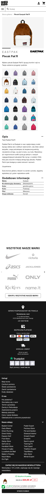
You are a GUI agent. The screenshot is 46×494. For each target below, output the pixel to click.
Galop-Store (6, 441)
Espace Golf (6, 436)
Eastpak (10, 52)
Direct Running (7, 431)
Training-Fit (28, 443)
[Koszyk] (44, 3)
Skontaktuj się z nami (23, 314)
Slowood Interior (30, 433)
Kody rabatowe (7, 392)
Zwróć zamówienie (23, 354)
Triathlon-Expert (30, 449)
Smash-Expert (29, 436)
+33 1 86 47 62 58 (23, 321)
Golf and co (6, 443)
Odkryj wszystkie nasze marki (23, 295)
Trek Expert (28, 446)
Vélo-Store (28, 454)
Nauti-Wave (6, 456)
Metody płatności (8, 412)
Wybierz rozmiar (23, 491)
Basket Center (7, 426)
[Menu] (2, 9)
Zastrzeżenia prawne (10, 410)
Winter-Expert (29, 456)
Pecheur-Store (29, 428)
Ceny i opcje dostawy (10, 415)
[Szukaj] (8, 9)
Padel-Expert (29, 426)
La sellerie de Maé (9, 451)
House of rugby (7, 449)
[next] (44, 272)
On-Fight (5, 459)
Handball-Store (7, 446)
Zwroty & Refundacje (10, 407)
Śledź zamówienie (9, 387)
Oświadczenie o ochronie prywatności (16, 417)
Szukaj (12, 9)
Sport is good (29, 441)
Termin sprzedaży (8, 404)
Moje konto (6, 381)
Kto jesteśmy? (7, 399)
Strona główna (7, 14)
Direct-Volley (6, 433)
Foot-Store (6, 438)
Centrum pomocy (8, 384)
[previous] (1, 272)
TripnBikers (28, 451)
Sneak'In (27, 438)
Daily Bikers (6, 428)
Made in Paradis (8, 454)
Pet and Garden (30, 431)
